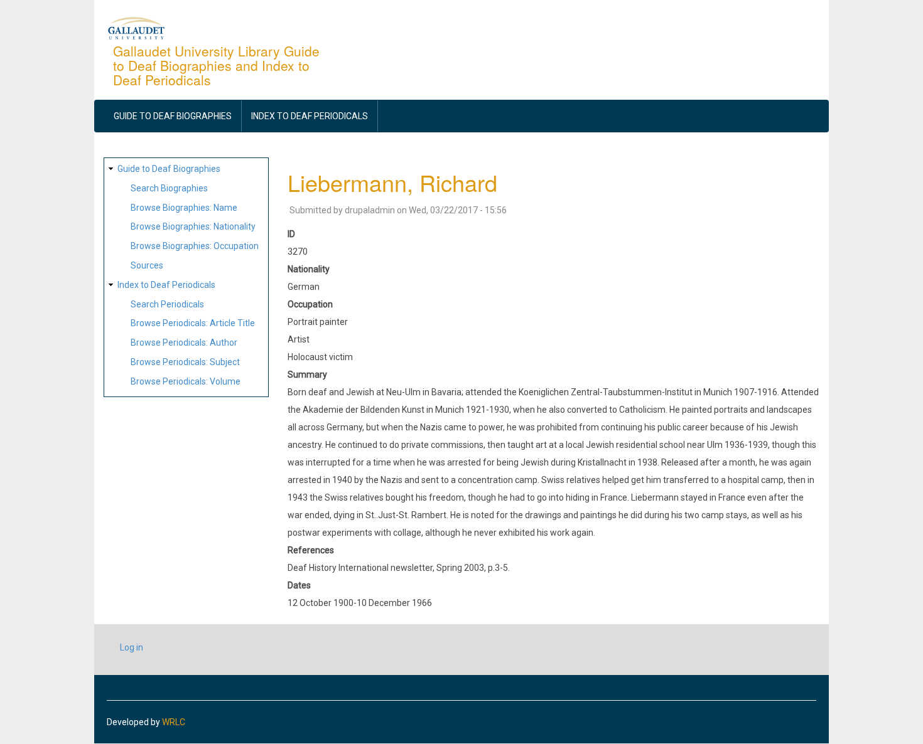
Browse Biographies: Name (184, 208)
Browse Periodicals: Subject (185, 362)
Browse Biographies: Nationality (193, 226)
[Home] (136, 28)
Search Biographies (169, 188)
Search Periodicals (167, 304)
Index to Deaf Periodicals (309, 116)
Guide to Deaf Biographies (173, 116)
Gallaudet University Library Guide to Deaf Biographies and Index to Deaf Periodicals (216, 65)
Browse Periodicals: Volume (185, 381)
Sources (147, 265)
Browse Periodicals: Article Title (193, 323)
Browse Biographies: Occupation (195, 246)
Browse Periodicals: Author (184, 342)
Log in (131, 647)
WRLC (173, 722)
